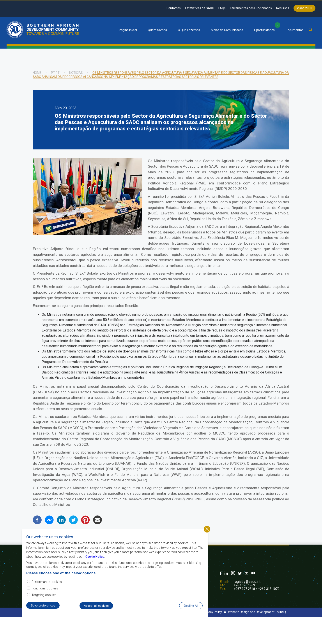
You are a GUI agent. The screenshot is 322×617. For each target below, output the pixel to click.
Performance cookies (47, 581)
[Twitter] (73, 523)
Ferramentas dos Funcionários (251, 8)
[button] (87, 233)
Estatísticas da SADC (199, 8)
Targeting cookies (44, 595)
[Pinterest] (85, 523)
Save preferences (43, 605)
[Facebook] (37, 523)
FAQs (222, 8)
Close (207, 529)
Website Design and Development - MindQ (257, 611)
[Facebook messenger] (49, 523)
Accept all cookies (96, 605)
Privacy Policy (212, 611)
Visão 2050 (304, 8)
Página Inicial (128, 30)
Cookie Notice (94, 556)
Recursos (282, 8)
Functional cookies (45, 588)
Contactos (173, 8)
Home (37, 72)
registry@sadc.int (247, 582)
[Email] (97, 523)
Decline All (191, 605)
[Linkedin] (61, 523)
